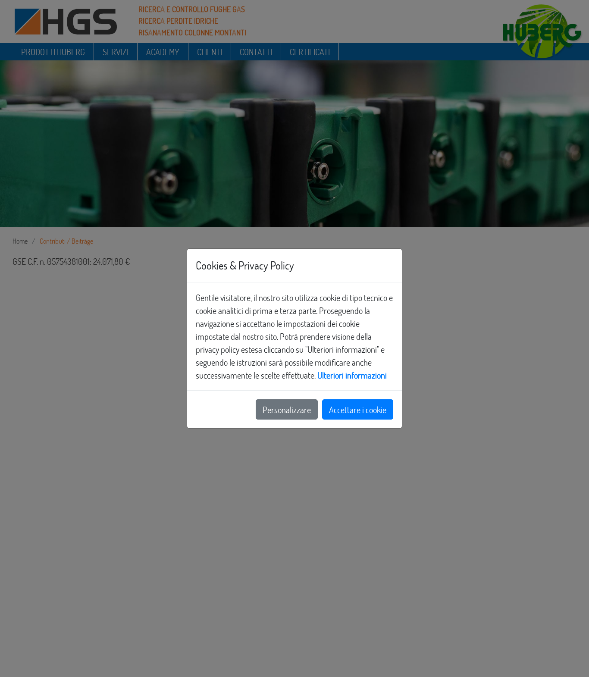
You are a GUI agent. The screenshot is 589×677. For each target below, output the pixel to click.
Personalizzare (287, 409)
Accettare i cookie (357, 409)
